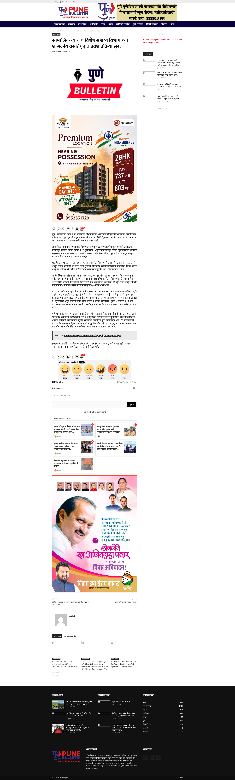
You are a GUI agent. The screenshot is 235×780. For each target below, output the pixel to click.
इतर (172, 24)
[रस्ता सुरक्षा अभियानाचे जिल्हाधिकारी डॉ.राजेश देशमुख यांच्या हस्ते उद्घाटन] (149, 99)
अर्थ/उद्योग (94, 24)
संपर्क (74, 2)
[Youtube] (181, 1)
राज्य (103, 24)
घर (53, 31)
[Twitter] (177, 1)
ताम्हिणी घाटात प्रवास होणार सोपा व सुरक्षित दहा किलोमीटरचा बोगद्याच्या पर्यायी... (79, 703)
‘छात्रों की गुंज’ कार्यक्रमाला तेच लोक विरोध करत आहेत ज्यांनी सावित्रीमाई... (78, 714)
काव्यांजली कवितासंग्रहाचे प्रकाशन (126, 602)
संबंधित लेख (57, 636)
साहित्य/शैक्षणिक (122, 24)
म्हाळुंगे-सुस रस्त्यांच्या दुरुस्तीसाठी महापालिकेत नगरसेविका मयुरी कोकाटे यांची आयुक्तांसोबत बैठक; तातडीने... (168, 63)
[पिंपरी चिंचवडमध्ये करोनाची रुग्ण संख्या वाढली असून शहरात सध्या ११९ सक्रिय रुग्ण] (104, 716)
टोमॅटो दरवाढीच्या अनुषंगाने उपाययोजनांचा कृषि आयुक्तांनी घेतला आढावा (70, 603)
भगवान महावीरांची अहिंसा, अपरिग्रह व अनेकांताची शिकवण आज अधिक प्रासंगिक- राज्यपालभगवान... (124, 727)
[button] (180, 24)
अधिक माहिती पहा (162, 108)
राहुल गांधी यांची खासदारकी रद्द (121, 701)
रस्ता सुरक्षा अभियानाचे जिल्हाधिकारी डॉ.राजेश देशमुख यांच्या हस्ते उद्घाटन (168, 97)
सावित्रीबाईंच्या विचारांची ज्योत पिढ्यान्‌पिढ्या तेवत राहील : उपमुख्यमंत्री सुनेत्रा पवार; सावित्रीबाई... (77, 727)
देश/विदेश (82, 24)
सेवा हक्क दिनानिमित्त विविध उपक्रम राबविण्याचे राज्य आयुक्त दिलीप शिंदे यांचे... (169, 85)
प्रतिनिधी (59, 51)
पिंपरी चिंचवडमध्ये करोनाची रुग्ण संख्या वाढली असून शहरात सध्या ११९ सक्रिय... (123, 714)
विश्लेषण (164, 24)
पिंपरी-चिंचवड (152, 24)
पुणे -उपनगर (138, 24)
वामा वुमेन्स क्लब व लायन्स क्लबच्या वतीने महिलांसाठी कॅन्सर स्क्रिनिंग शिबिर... (169, 73)
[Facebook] (173, 1)
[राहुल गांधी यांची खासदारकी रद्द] (104, 704)
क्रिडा (111, 24)
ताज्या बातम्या (59, 24)
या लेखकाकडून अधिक (70, 636)
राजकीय (71, 24)
